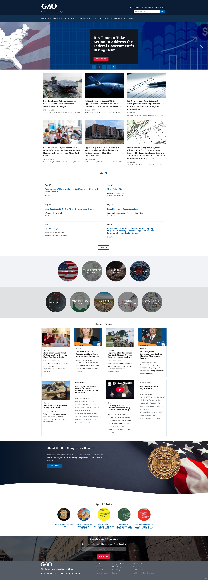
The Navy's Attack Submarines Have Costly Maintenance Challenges (87, 354)
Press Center (146, 7)
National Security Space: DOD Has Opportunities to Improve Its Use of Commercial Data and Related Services (103, 104)
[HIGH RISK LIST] (56, 312)
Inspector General (101, 570)
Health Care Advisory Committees (143, 573)
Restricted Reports (101, 573)
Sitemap (114, 573)
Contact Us (99, 567)
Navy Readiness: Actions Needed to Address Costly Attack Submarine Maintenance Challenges (59, 104)
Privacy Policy (116, 567)
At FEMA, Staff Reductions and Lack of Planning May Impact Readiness (151, 355)
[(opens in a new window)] (41, 573)
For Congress (135, 7)
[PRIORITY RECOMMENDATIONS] (128, 312)
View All (103, 173)
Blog (163, 7)
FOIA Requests (137, 563)
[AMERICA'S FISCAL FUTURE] (80, 312)
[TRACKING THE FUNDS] (104, 312)
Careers (156, 7)
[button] (201, 47)
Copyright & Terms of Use (120, 563)
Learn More (55, 466)
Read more (50, 59)
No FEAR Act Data (139, 570)
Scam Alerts (136, 567)
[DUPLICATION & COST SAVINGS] (152, 312)
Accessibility (116, 570)
